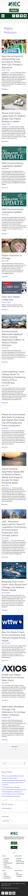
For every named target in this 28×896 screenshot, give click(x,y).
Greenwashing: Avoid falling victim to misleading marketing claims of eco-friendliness (13, 377)
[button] (2, 15)
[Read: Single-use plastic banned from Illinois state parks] (14, 668)
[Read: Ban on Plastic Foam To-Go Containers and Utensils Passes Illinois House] (12, 622)
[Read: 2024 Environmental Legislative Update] (14, 153)
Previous (14, 746)
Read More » (5, 89)
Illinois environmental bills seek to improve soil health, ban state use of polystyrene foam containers (13, 420)
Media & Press (18, 870)
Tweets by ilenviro (6, 808)
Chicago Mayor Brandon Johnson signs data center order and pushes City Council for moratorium (14, 782)
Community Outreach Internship (10, 787)
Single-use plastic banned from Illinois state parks (13, 677)
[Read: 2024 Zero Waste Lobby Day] (14, 287)
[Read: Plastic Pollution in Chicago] (14, 245)
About (3, 856)
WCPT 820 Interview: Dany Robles (11, 796)
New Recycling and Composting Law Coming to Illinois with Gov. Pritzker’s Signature (12, 62)
